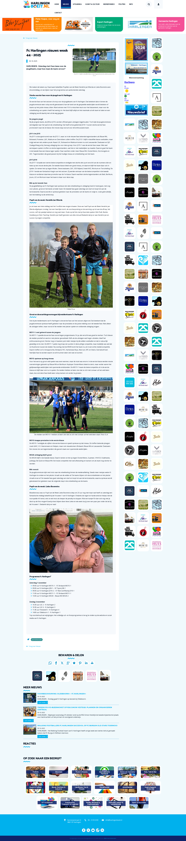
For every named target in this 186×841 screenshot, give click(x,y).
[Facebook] (56, 663)
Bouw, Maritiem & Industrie (58, 788)
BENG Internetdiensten (110, 838)
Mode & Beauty (81, 772)
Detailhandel (104, 787)
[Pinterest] (80, 663)
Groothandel (127, 787)
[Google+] (68, 663)
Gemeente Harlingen (168, 21)
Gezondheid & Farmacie (104, 773)
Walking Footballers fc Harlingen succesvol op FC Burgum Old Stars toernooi (77, 725)
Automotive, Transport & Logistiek (70, 803)
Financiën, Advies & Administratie (116, 803)
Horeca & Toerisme (127, 772)
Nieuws (66, 4)
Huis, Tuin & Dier (150, 772)
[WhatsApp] (50, 663)
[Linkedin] (86, 663)
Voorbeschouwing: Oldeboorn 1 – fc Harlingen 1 (61, 693)
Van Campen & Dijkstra (46, 21)
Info (131, 4)
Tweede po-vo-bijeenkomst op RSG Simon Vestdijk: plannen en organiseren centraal (74, 708)
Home (57, 4)
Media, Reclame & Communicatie (93, 803)
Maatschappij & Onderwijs (150, 788)
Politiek (122, 4)
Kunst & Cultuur (92, 4)
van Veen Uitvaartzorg (107, 21)
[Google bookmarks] (74, 663)
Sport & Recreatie (139, 802)
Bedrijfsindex (109, 4)
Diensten (58, 772)
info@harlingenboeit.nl (113, 820)
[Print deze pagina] (92, 663)
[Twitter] (62, 663)
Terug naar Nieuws (31, 38)
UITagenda (77, 4)
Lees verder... (42, 702)
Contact (58, 12)
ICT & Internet (47, 802)
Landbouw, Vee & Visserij (81, 788)
